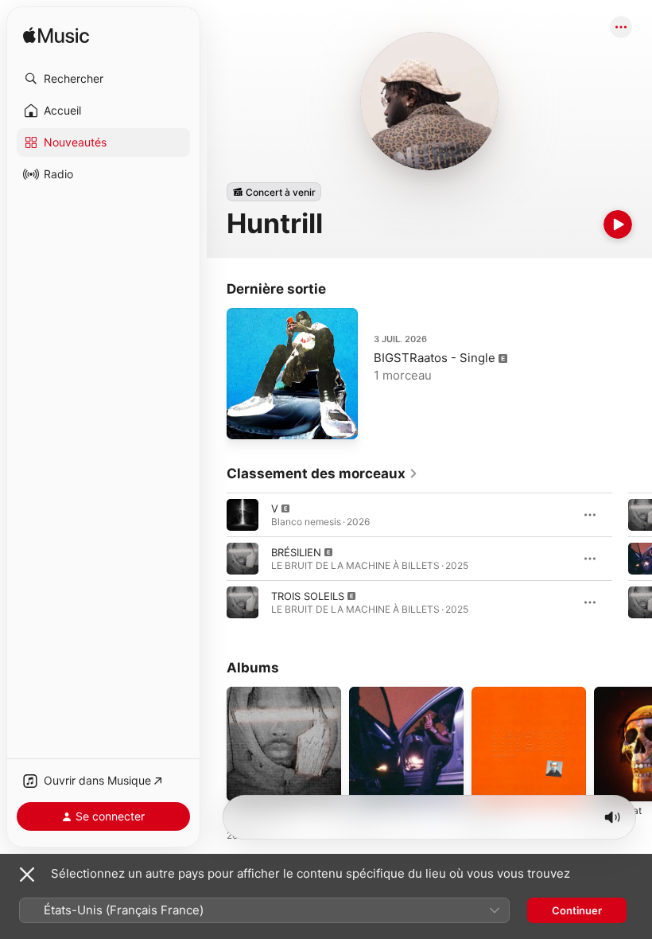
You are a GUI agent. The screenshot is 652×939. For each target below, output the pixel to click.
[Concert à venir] (274, 191)
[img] (56, 36)
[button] (103, 78)
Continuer (577, 910)
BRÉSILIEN (296, 552)
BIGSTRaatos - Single (434, 357)
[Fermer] (27, 874)
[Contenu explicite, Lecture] (242, 515)
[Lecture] (617, 224)
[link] (322, 473)
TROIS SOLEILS (307, 596)
